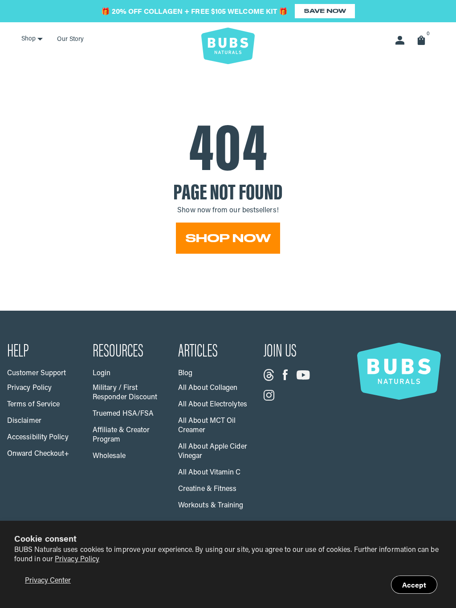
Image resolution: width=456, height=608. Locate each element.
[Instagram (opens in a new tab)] (269, 395)
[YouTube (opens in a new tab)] (303, 375)
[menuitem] (32, 39)
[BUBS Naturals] (228, 46)
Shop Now (227, 238)
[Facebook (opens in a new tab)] (285, 374)
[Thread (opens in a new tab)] (269, 375)
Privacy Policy (77, 559)
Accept (414, 585)
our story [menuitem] (70, 39)
